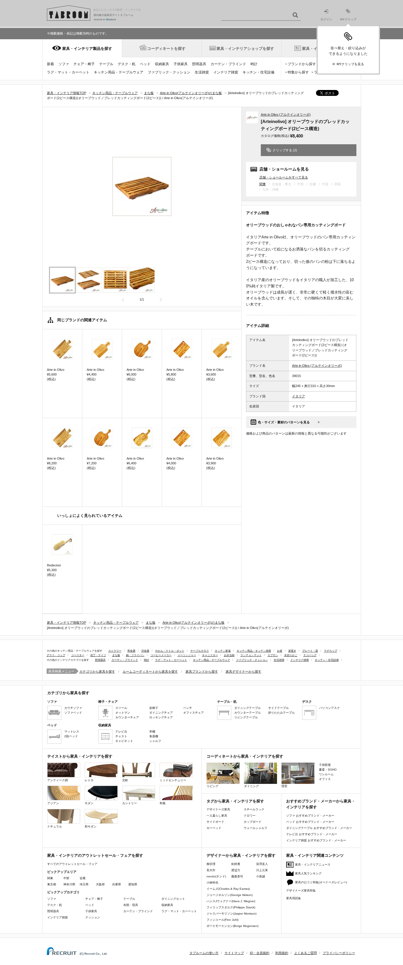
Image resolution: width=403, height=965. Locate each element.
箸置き (292, 650)
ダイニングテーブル (247, 708)
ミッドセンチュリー (173, 780)
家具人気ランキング (308, 873)
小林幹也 (212, 882)
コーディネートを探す (166, 48)
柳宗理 (211, 864)
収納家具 (162, 64)
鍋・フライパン (135, 655)
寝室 (284, 786)
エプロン (273, 655)
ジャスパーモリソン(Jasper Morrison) (231, 913)
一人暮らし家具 (217, 815)
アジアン (53, 803)
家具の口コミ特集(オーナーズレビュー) (321, 882)
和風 (163, 803)
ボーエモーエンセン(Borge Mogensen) (232, 926)
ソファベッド (73, 712)
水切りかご (290, 655)
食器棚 (153, 736)
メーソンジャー (187, 655)
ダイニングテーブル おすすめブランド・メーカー (319, 828)
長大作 (211, 870)
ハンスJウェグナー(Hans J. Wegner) (231, 901)
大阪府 (100, 884)
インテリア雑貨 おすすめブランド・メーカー (316, 840)
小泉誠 (260, 876)
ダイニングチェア (161, 712)
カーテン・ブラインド (228, 64)
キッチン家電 (223, 650)
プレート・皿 (310, 650)
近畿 (83, 878)
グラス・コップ (56, 655)
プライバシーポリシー (339, 953)
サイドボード (215, 821)
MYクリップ (348, 19)
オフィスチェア (193, 712)
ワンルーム (326, 774)
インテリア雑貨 (225, 72)
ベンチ (187, 708)
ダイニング (251, 786)
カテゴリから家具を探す (97, 671)
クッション (92, 917)
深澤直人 (262, 864)
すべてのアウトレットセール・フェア (72, 864)
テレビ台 (121, 731)
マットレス (71, 731)
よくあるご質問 (305, 953)
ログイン (326, 19)
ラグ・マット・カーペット (68, 72)
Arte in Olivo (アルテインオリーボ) (286, 114)
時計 (254, 64)
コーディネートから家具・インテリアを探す (245, 756)
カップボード (252, 821)
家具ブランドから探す (202, 671)
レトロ (89, 780)
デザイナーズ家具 (218, 809)
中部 (66, 878)
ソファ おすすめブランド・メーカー (310, 815)
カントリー (129, 803)
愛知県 (132, 884)
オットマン (122, 712)
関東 (262, 184)
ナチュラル (54, 826)
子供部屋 (325, 764)
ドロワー (249, 815)
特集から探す (298, 72)
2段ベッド (71, 736)
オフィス (325, 779)
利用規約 (281, 953)
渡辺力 (235, 870)
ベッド (145, 64)
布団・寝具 (130, 905)
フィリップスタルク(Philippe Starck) (231, 907)
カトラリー (115, 650)
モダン (89, 803)
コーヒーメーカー (161, 655)
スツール (121, 708)
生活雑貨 (202, 72)
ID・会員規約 (259, 953)
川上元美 (262, 870)
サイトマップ (234, 953)
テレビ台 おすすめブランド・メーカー (311, 834)
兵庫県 (116, 884)
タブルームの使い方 (204, 953)
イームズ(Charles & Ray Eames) (228, 888)
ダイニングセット (173, 898)
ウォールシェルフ (255, 828)
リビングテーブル (246, 717)
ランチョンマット (251, 655)
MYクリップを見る (350, 64)
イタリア (298, 396)
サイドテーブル (278, 708)
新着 (50, 64)
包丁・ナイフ (98, 655)
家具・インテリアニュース (312, 864)
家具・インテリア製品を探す (87, 48)
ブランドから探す (302, 64)
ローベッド (214, 828)
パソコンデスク (329, 708)
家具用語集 (293, 898)
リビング (212, 786)
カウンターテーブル (247, 712)
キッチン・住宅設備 (258, 72)
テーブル (106, 64)
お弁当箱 (229, 655)
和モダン (90, 826)
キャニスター (210, 655)
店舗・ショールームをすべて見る (283, 177)
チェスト (121, 736)
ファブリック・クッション (169, 72)
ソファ (63, 64)
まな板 (116, 655)
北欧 (125, 780)
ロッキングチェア (161, 717)
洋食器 (145, 650)
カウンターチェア (127, 717)
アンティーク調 (57, 780)
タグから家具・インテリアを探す (235, 801)
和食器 (131, 650)
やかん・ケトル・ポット (169, 650)
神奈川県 (69, 884)
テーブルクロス (199, 650)
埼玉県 (84, 884)
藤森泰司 (237, 876)
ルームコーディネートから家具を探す (150, 671)
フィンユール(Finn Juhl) (222, 919)
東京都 (51, 884)
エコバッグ (310, 655)
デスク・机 (126, 64)
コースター (77, 655)
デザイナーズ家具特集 (301, 890)
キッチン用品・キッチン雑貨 (254, 650)
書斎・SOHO (328, 769)
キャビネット (124, 741)
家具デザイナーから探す (243, 671)
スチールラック (254, 809)
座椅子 (153, 708)
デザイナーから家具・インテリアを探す (241, 855)
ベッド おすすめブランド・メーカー (310, 821)
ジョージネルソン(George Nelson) (230, 895)
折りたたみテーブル (281, 712)
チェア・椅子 (84, 64)
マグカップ (330, 650)
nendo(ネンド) (216, 876)
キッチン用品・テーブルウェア (118, 72)
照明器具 (199, 64)
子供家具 (180, 64)
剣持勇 (235, 864)
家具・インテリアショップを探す (245, 48)
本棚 (152, 731)
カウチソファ (73, 708)
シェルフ (155, 741)
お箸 (279, 650)
